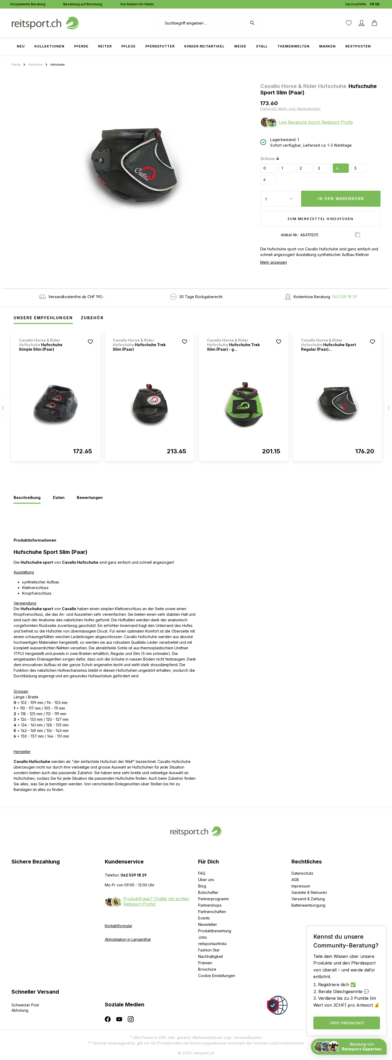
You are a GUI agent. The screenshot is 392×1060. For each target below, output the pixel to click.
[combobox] (201, 23)
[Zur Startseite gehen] (45, 22)
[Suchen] (255, 23)
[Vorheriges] (4, 407)
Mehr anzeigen (273, 262)
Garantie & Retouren (309, 892)
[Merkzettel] (348, 23)
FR (372, 4)
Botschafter (208, 892)
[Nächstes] (388, 407)
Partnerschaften (212, 911)
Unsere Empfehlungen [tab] (43, 317)
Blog (202, 886)
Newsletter (207, 924)
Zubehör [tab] (92, 317)
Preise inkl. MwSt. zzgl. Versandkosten (290, 109)
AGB (295, 879)
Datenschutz (302, 873)
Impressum (300, 886)
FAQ (201, 873)
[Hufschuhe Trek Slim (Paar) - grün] (243, 405)
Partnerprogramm (213, 899)
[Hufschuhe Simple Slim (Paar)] (55, 405)
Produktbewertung (214, 931)
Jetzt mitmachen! (346, 1022)
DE (377, 4)
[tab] (27, 498)
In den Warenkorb (341, 198)
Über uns (206, 879)
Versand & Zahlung (308, 899)
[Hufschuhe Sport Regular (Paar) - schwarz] (337, 405)
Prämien (205, 963)
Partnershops (210, 905)
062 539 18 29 (344, 296)
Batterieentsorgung (308, 905)
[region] (133, 169)
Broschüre (207, 969)
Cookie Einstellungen (216, 975)
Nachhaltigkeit (210, 956)
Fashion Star (209, 950)
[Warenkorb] (374, 23)
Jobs (202, 937)
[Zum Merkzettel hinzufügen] (90, 341)
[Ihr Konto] (361, 23)
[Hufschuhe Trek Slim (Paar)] (149, 405)
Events (204, 918)
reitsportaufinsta (212, 943)
